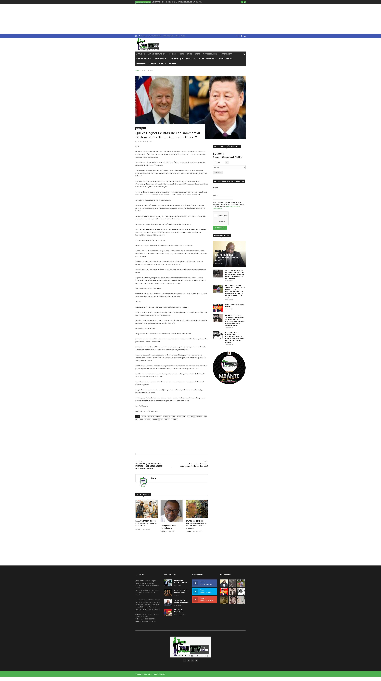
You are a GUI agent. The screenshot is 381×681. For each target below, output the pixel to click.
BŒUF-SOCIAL (191, 59)
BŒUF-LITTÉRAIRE (161, 59)
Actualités (140, 54)
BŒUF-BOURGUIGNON (144, 59)
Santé (189, 54)
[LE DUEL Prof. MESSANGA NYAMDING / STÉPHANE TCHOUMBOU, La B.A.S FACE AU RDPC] (168, 613)
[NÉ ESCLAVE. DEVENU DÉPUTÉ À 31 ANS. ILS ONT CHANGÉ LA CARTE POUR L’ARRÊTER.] (224, 603)
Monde (150, 70)
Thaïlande (155, 419)
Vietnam (167, 419)
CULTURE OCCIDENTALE (207, 59)
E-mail (215, 195)
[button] (242, 2)
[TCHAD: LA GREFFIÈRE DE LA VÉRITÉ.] (232, 603)
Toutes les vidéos (210, 54)
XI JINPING (174, 419)
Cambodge (166, 416)
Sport (197, 54)
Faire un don (218, 172)
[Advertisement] (190, 19)
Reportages (141, 64)
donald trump (181, 416)
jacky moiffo (198, 416)
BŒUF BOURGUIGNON (154, 36)
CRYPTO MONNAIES (225, 59)
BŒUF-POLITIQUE (177, 59)
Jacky (153, 478)
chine (173, 416)
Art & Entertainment (156, 54)
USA (161, 419)
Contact (172, 64)
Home (137, 70)
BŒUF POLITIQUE (180, 36)
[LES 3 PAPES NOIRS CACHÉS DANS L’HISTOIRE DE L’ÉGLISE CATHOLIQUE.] (168, 593)
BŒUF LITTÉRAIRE (168, 36)
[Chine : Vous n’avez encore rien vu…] (218, 308)
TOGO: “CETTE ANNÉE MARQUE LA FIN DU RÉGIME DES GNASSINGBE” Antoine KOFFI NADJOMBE (184, 2)
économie (172, 54)
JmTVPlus (147, 419)
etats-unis (190, 416)
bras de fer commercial (154, 416)
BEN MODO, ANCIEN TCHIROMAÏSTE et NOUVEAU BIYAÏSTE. (228, 257)
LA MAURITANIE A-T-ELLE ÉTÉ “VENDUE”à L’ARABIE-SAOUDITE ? (146, 523)
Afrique (143, 416)
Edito (182, 54)
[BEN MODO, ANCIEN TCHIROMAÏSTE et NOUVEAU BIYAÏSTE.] (224, 587)
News (144, 70)
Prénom (215, 188)
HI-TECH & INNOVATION (157, 64)
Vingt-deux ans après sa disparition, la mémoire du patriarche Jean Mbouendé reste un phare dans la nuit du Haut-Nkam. (234, 274)
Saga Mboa (216, 273)
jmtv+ (141, 419)
